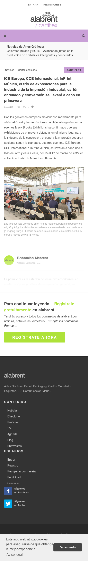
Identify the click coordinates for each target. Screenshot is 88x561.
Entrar (33, 4)
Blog (10, 440)
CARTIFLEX (74, 69)
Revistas (12, 422)
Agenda (12, 434)
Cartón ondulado (27, 69)
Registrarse (52, 4)
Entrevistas (14, 446)
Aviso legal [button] (15, 554)
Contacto (13, 483)
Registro (12, 465)
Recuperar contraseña (21, 471)
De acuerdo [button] (68, 547)
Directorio (13, 416)
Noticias (9, 69)
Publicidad (14, 477)
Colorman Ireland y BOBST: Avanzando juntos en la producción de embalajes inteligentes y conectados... (41, 53)
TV (9, 428)
